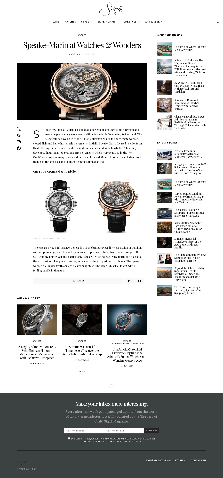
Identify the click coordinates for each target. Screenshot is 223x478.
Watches (70, 22)
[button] (80, 371)
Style (85, 22)
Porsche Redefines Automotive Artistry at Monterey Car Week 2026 (188, 154)
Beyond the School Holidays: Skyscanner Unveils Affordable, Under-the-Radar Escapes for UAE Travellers (190, 273)
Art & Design (153, 22)
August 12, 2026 (82, 360)
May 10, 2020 (74, 54)
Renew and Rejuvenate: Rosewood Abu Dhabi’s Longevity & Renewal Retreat (186, 104)
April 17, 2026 (127, 366)
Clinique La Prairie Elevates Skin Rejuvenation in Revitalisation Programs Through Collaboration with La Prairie (190, 122)
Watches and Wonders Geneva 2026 (128, 343)
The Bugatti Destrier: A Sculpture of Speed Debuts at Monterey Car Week (189, 212)
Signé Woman (106, 22)
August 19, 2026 (37, 363)
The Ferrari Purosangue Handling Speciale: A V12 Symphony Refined (187, 290)
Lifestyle (129, 22)
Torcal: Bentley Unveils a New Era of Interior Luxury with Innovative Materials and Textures (189, 198)
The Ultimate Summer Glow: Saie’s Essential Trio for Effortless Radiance (190, 257)
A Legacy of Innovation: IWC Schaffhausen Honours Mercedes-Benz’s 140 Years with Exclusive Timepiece (37, 352)
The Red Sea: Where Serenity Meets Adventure (190, 48)
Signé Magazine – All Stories (165, 460)
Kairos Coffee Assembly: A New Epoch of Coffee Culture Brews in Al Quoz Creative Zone (188, 227)
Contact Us (198, 460)
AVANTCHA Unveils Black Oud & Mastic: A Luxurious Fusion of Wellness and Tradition (189, 87)
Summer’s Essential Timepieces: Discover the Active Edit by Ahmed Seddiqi (82, 350)
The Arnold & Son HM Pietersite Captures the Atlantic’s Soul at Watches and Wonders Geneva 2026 (127, 354)
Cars (56, 22)
